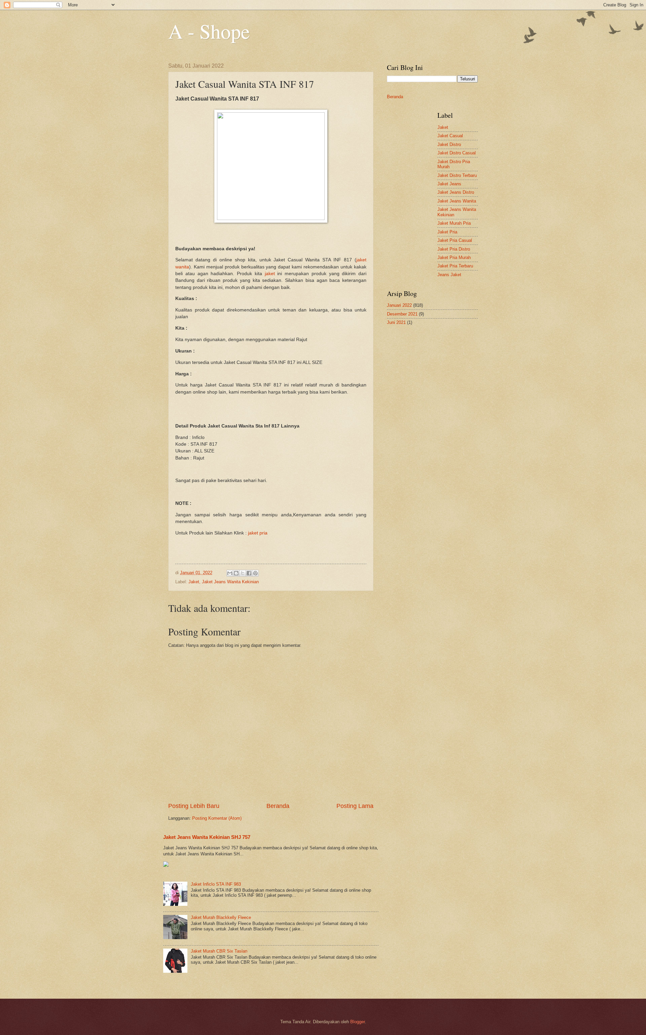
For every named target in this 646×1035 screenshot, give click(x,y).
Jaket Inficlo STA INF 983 (216, 884)
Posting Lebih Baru (193, 806)
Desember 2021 (402, 314)
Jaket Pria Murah (454, 257)
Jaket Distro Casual (456, 152)
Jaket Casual (450, 135)
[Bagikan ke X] (242, 573)
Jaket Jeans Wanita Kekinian (230, 581)
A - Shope (209, 30)
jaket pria (257, 532)
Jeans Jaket (449, 274)
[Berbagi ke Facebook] (249, 573)
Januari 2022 (399, 305)
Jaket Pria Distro (453, 249)
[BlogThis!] (236, 573)
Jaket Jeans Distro (455, 192)
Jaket (193, 581)
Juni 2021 (396, 322)
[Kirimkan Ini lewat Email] (229, 573)
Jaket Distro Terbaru (457, 175)
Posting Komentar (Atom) (217, 818)
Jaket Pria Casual (454, 240)
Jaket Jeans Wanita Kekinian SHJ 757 (206, 837)
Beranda (277, 806)
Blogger (357, 1021)
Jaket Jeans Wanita (456, 201)
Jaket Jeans (449, 183)
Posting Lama (354, 806)
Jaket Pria (447, 231)
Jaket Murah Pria (454, 223)
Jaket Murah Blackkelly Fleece (221, 917)
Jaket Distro (449, 144)
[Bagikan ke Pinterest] (255, 573)
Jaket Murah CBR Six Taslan (219, 951)
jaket (270, 273)
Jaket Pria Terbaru (455, 265)
